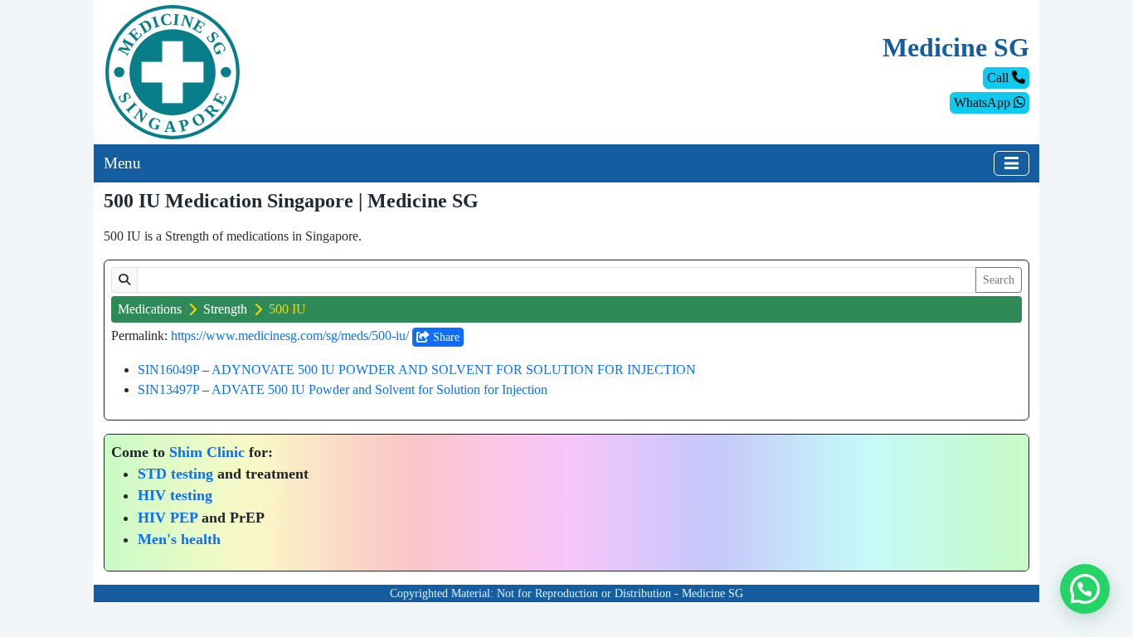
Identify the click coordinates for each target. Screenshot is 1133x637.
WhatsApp (984, 102)
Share (445, 337)
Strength (225, 309)
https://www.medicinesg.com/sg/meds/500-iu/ (290, 335)
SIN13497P (168, 389)
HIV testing (175, 495)
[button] (1085, 589)
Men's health (179, 539)
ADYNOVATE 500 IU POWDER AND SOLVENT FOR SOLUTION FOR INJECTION (454, 369)
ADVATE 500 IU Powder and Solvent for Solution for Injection (379, 389)
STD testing (175, 473)
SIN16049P (168, 369)
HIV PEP (167, 517)
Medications (150, 309)
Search (998, 280)
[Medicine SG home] (172, 71)
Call (999, 78)
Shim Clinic (207, 452)
